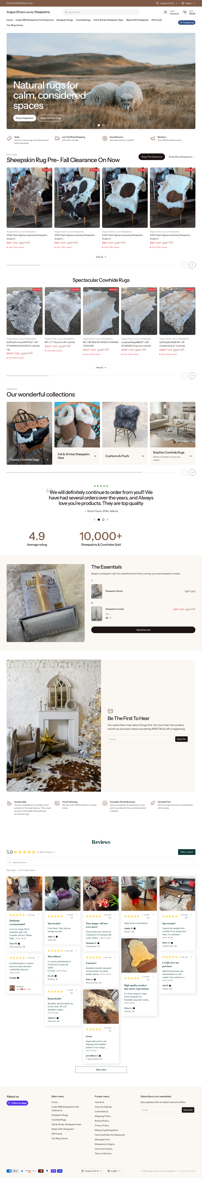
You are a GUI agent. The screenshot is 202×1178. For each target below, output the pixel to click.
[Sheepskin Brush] (96, 591)
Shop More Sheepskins (181, 156)
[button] (55, 852)
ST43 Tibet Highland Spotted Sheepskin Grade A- (170, 237)
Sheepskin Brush (114, 591)
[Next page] (107, 125)
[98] (101, 311)
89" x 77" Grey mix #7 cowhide (60, 342)
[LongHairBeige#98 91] (139, 311)
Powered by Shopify (186, 1171)
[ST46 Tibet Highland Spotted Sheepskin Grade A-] (29, 197)
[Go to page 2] (103, 125)
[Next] (192, 265)
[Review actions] (38, 915)
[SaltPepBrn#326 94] (177, 311)
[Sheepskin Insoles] (96, 613)
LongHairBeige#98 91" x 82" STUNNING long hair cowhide (136, 344)
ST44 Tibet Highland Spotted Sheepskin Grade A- (122, 237)
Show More (21, 938)
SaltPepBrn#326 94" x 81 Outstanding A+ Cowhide (172, 344)
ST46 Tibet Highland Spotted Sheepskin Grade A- (27, 237)
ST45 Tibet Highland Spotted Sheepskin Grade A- (74, 237)
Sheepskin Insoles (115, 609)
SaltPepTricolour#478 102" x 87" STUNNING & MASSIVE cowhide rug (23, 346)
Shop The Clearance (151, 156)
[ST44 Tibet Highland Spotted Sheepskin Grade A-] (125, 197)
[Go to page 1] (99, 125)
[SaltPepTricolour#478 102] (25, 311)
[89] (63, 311)
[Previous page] (94, 125)
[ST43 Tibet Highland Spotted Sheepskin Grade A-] (173, 197)
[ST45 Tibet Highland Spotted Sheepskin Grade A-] (77, 197)
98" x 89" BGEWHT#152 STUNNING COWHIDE (100, 344)
